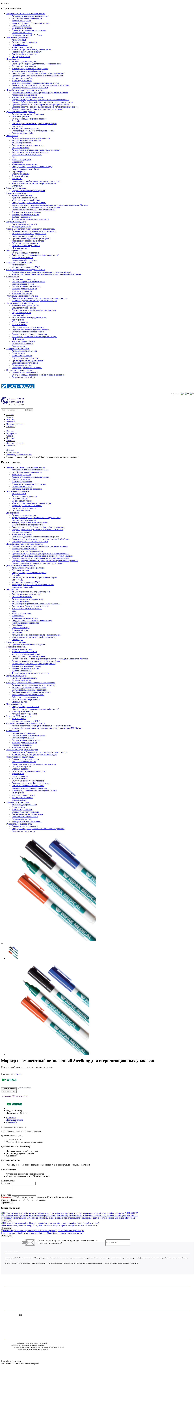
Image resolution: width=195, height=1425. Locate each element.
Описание (11, 1117)
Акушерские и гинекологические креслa (30, 16)
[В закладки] (2, 943)
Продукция (11, 433)
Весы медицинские (20, 116)
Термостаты (17, 178)
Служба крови (18, 171)
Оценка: (4, 1200)
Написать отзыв (20, 1096)
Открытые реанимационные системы (29, 30)
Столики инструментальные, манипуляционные (33, 210)
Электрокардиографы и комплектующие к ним (33, 131)
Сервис (9, 417)
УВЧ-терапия (18, 339)
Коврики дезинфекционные (24, 95)
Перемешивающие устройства (25, 169)
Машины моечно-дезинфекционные (28, 71)
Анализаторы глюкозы (22, 143)
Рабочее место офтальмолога (25, 243)
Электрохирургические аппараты (27, 367)
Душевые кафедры (20, 315)
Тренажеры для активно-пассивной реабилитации (34, 336)
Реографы (16, 121)
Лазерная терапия (20, 322)
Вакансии (10, 422)
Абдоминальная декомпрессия (25, 305)
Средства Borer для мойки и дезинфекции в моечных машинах (40, 100)
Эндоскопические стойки (23, 377)
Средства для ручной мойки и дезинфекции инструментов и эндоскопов (45, 107)
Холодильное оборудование (24, 260)
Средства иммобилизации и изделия (28, 190)
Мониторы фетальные (22, 28)
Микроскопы (17, 162)
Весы (14, 157)
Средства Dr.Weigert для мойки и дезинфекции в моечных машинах (42, 102)
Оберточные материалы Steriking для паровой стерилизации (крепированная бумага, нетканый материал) (49, 1225)
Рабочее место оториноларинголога (28, 241)
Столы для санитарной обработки (27, 35)
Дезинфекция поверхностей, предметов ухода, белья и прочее (40, 92)
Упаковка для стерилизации (24, 289)
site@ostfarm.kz (15, 1297)
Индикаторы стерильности (24, 279)
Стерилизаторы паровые (23, 284)
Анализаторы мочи (20, 147)
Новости (10, 419)
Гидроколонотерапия (21, 312)
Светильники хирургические (25, 363)
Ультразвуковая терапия (22, 344)
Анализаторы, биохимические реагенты (30, 152)
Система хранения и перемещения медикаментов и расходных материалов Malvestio (50, 205)
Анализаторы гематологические (26, 140)
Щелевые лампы (19, 248)
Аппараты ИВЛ (19, 40)
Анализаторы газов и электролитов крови (31, 138)
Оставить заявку (9, 1089)
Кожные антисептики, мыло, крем (27, 97)
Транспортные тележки (22, 257)
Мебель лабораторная (21, 159)
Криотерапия (18, 320)
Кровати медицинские (22, 195)
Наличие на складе (14, 424)
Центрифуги (17, 186)
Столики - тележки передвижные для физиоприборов (36, 207)
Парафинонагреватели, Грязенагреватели (30, 329)
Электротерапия (19, 346)
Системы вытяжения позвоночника (28, 332)
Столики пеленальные (22, 33)
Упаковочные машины (22, 291)
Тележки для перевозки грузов (25, 214)
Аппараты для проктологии (24, 351)
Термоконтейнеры (20, 176)
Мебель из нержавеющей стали (26, 200)
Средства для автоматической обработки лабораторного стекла (40, 104)
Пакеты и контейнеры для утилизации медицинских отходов (39, 298)
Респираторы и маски (21, 226)
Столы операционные (22, 365)
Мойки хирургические (22, 47)
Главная (10, 414)
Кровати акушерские (21, 21)
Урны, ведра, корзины (22, 80)
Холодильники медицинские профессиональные (34, 183)
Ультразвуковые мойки (22, 78)
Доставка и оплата (14, 1120)
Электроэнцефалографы (23, 133)
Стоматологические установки (26, 245)
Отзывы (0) (11, 1122)
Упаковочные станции (22, 293)
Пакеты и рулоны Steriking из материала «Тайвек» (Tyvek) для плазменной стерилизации (41, 1233)
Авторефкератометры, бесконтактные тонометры (34, 231)
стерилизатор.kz (11, 1343)
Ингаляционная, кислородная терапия (29, 317)
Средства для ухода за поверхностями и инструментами (37, 109)
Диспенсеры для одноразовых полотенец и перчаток (35, 83)
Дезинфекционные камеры (24, 66)
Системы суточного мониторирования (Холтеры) (34, 123)
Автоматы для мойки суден (24, 61)
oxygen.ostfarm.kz (11, 1349)
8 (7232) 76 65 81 (16, 399)
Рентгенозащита (19, 265)
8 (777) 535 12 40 (16, 402)
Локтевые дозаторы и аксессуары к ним (30, 88)
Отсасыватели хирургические (25, 358)
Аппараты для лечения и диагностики (29, 233)
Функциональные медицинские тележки (30, 219)
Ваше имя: (5, 1183)
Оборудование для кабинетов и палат (29, 202)
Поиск (29, 410)
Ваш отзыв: (6, 1195)
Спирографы (17, 126)
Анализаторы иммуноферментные (27, 145)
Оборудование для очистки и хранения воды (32, 166)
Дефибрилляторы (19, 44)
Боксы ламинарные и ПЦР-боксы (27, 155)
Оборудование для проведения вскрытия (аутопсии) (35, 255)
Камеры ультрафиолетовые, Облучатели (30, 68)
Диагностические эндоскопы (25, 372)
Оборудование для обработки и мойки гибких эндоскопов (38, 73)
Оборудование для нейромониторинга (29, 119)
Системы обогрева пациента (25, 54)
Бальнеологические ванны (24, 308)
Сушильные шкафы (20, 174)
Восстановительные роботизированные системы (34, 310)
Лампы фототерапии (21, 25)
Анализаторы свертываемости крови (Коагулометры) (36, 150)
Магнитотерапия (19, 324)
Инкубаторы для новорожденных (27, 18)
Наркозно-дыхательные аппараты (27, 52)
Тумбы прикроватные (21, 217)
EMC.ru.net (9, 1347)
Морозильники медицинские (25, 164)
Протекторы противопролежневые (27, 360)
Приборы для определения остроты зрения (31, 238)
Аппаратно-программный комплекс (28, 114)
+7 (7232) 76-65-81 (18, 1294)
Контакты (10, 426)
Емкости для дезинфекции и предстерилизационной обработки (40, 85)
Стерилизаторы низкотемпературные (28, 281)
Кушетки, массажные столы (24, 198)
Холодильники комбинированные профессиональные (36, 181)
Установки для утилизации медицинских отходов (34, 300)
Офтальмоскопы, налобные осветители (29, 236)
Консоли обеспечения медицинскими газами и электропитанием (41, 272)
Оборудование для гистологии (25, 253)
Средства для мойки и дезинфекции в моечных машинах (37, 76)
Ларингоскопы (18, 353)
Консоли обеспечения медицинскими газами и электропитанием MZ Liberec (46, 274)
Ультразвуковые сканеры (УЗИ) (26, 128)
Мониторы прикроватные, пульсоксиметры (31, 49)
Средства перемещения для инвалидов (29, 334)
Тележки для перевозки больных (26, 212)
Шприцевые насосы (21, 56)
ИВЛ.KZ (8, 1345)
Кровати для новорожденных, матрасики (30, 23)
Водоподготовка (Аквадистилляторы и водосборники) (36, 64)
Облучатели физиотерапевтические (28, 327)
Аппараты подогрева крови (24, 42)
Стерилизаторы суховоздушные (26, 286)
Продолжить (7, 1203)
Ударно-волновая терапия (23, 341)
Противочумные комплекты (24, 224)
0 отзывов (6, 1096)
